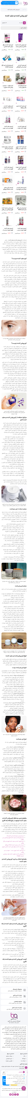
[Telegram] (13, 1094)
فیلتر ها (20, 23)
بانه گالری (24, 9)
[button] (1, 1)
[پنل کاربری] (4, 1072)
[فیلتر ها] (24, 22)
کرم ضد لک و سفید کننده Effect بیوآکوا (14, 845)
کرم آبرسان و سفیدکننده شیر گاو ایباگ (15, 836)
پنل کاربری (3, 1074)
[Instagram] (18, 1094)
